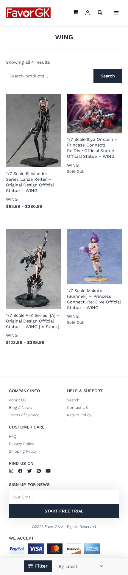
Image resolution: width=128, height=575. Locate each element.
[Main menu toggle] (116, 12)
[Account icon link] (87, 12)
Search (108, 76)
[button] (100, 13)
